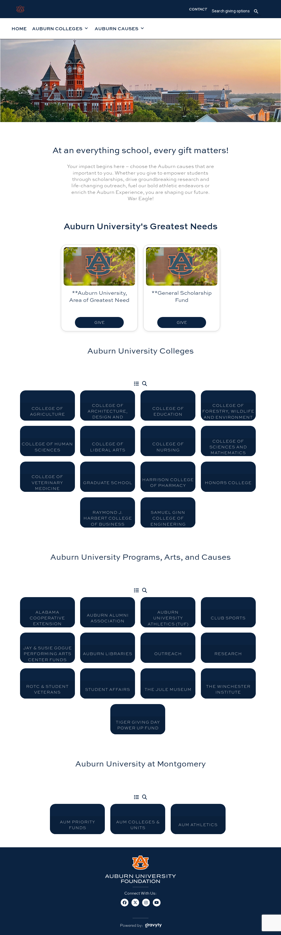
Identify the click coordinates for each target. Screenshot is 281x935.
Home (19, 28)
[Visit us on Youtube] (156, 905)
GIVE (99, 322)
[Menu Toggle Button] (136, 384)
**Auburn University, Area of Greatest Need (99, 296)
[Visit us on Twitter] (135, 905)
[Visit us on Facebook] (124, 905)
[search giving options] (256, 11)
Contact (198, 9)
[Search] (144, 384)
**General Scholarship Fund (181, 296)
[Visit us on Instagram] (145, 905)
